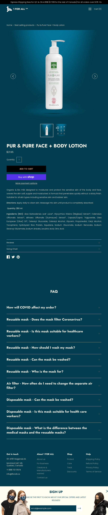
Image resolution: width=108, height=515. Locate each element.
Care (69, 463)
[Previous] (13, 76)
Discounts (72, 471)
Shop (69, 454)
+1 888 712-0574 (14, 469)
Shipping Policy (93, 459)
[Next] (94, 76)
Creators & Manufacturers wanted (44, 470)
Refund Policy (92, 463)
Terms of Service (93, 471)
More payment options (26, 183)
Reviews (10, 242)
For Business (43, 463)
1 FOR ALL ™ (20, 9)
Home (9, 25)
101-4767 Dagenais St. (16, 459)
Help (88, 454)
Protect (70, 459)
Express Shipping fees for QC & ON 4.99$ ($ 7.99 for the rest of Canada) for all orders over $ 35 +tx (54, 2)
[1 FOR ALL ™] (8, 257)
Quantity (11, 159)
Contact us (42, 477)
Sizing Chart (12, 249)
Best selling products (24, 25)
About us (41, 459)
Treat (69, 467)
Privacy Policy (92, 467)
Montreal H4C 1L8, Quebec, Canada (15, 464)
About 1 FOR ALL (45, 454)
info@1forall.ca (13, 474)
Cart (97, 9)
